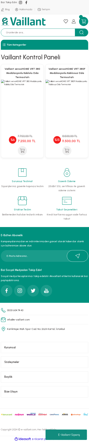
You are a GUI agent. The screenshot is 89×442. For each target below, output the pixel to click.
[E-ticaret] (44, 439)
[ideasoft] (22, 439)
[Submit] (77, 256)
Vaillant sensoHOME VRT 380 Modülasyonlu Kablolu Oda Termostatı (22, 73)
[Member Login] (73, 21)
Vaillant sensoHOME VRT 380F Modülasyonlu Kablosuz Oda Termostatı (66, 73)
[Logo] (24, 21)
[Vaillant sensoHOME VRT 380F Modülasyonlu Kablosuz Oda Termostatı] (67, 101)
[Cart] (83, 21)
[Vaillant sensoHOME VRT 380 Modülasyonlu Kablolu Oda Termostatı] (22, 101)
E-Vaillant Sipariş (69, 435)
